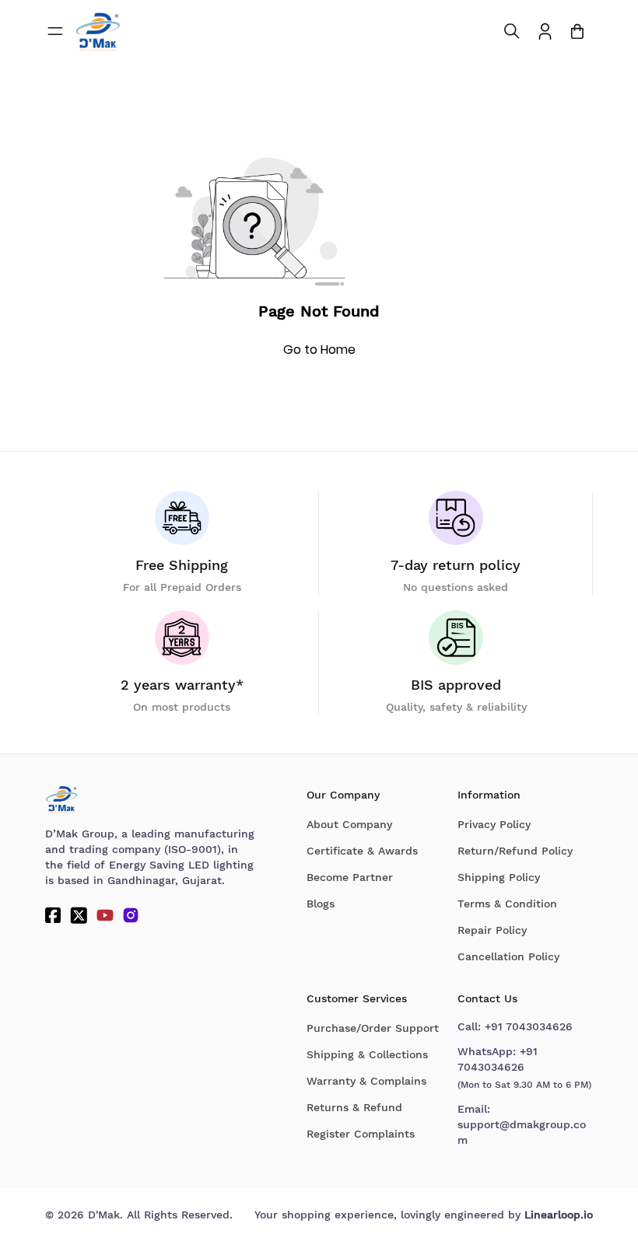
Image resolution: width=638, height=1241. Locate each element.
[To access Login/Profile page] (545, 31)
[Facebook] (53, 915)
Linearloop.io (558, 1214)
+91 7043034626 (529, 1026)
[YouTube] (105, 915)
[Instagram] (130, 915)
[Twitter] (78, 915)
